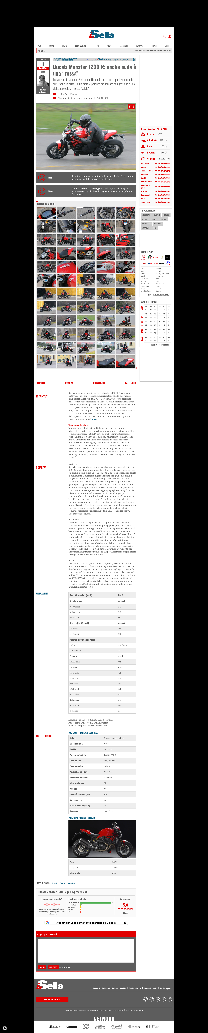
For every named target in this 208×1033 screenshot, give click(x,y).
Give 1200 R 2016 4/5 (55, 904)
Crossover (146, 215)
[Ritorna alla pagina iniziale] (49, 985)
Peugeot (159, 286)
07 (146, 309)
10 (159, 325)
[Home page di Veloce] (72, 1027)
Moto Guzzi (145, 284)
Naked (154, 219)
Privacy (115, 988)
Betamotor (160, 284)
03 (155, 306)
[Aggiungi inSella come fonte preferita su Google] (86, 923)
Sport (51, 46)
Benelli (158, 269)
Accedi (42, 967)
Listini (154, 46)
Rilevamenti (99, 382)
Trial (155, 228)
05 (164, 306)
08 (151, 309)
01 (146, 306)
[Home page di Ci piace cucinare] (117, 1027)
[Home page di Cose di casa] (85, 1027)
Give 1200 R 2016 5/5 (59, 904)
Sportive (157, 223)
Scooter (163, 219)
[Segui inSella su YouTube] (158, 999)
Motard (145, 219)
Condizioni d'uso (135, 988)
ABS (94, 419)
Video (109, 46)
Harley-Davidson (162, 274)
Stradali (145, 228)
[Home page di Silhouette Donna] (153, 1027)
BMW (143, 271)
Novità (64, 46)
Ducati (55, 883)
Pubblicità (106, 988)
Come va (69, 382)
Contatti (96, 988)
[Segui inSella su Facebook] (164, 999)
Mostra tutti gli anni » (160, 344)
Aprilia (143, 269)
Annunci (168, 46)
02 (151, 306)
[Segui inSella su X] (170, 999)
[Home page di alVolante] (55, 1027)
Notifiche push (165, 988)
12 (168, 317)
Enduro (166, 215)
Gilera (143, 274)
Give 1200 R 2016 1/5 (45, 904)
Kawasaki (144, 279)
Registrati (53, 967)
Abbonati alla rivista (52, 999)
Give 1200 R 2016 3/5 (52, 904)
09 (155, 325)
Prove (97, 46)
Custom (157, 215)
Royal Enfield (145, 291)
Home (39, 46)
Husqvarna (160, 276)
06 (169, 314)
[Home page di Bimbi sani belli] (134, 1027)
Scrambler (146, 223)
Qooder (159, 289)
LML (157, 281)
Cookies (123, 988)
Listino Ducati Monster (69, 94)
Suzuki (158, 291)
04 (160, 322)
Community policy (150, 988)
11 (164, 317)
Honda (143, 276)
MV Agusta (145, 286)
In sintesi (40, 382)
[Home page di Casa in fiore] (100, 1027)
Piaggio (143, 289)
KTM (157, 279)
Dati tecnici (130, 382)
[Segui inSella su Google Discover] (94, 59)
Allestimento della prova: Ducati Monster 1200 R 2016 (83, 98)
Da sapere (139, 46)
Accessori (124, 46)
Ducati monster (67, 883)
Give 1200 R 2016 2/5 (48, 904)
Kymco (143, 281)
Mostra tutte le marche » (159, 294)
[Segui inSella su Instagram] (152, 999)
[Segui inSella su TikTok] (145, 999)
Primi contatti (80, 46)
